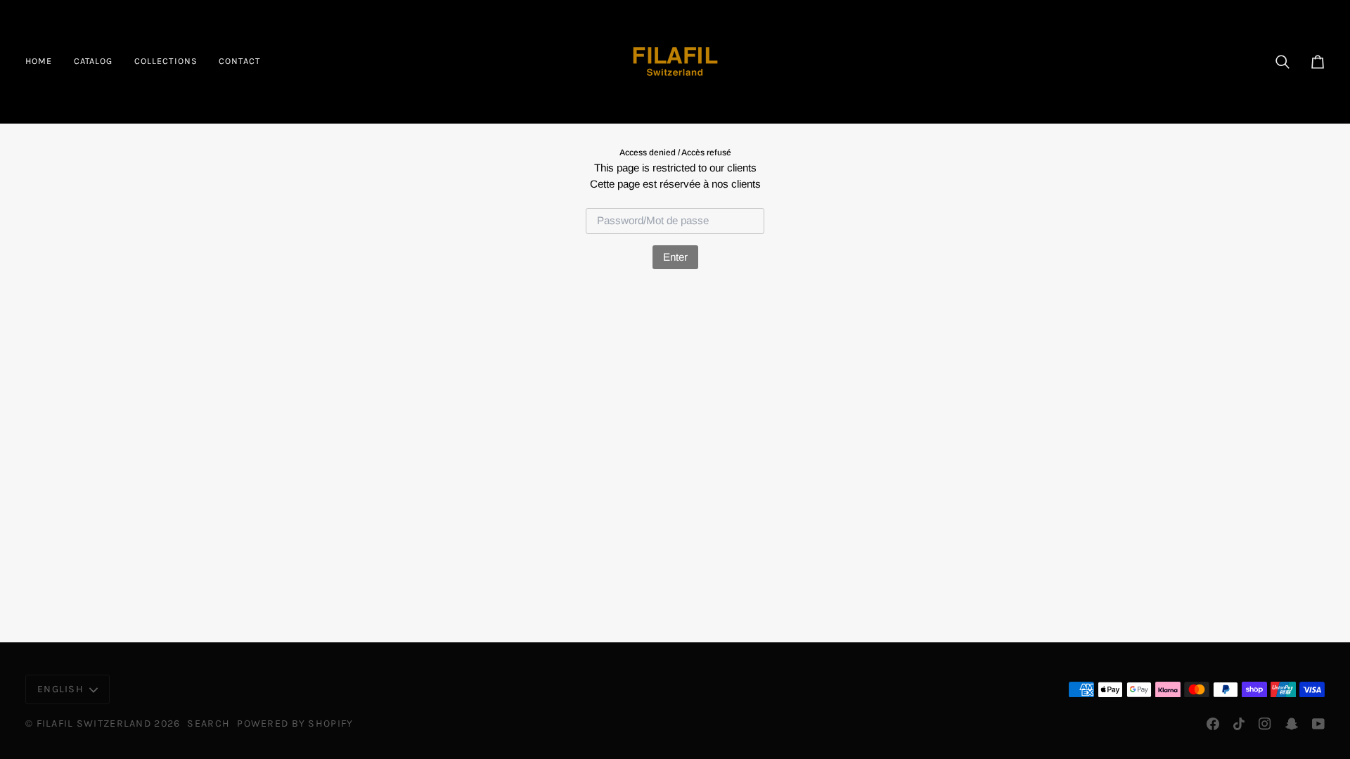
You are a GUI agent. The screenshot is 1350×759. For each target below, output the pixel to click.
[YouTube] (1318, 724)
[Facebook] (1213, 724)
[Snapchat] (1291, 724)
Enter (675, 257)
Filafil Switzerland (96, 723)
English (60, 689)
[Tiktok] (1239, 724)
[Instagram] (1265, 724)
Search (208, 723)
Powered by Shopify (295, 723)
